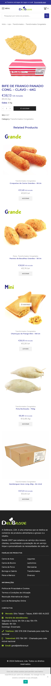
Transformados (18, 24)
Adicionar (25, 108)
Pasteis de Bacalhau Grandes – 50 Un (25, 258)
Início (4, 24)
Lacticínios (31, 563)
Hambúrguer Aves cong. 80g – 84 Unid (25, 484)
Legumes (31, 559)
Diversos (31, 575)
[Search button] (46, 15)
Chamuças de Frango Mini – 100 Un (25, 334)
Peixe (15, 256)
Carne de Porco (8, 567)
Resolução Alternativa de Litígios (15, 597)
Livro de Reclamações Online (14, 601)
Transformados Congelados (36, 24)
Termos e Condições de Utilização (16, 593)
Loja (9, 24)
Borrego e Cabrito (9, 571)
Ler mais (25, 349)
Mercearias (32, 567)
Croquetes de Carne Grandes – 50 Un (25, 183)
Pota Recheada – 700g (25, 409)
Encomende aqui (40, 2)
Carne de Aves (8, 559)
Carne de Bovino (9, 563)
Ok (26, 682)
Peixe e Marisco (8, 575)
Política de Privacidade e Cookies (16, 588)
